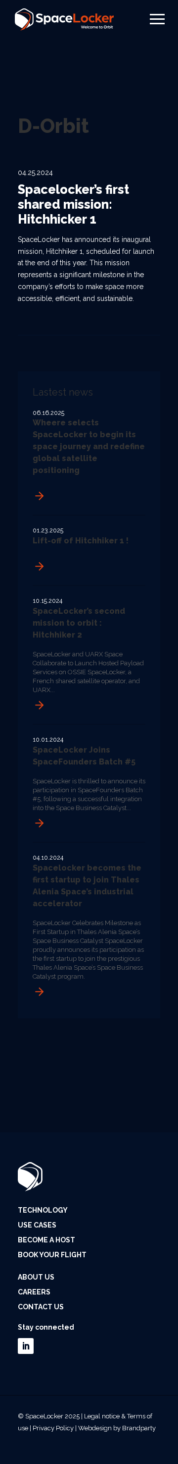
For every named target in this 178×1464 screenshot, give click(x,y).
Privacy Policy (53, 1428)
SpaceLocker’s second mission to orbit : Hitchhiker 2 (79, 623)
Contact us (41, 1307)
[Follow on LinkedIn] (26, 1346)
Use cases (37, 1225)
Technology (43, 1210)
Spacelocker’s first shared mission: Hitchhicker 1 (73, 204)
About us (36, 1277)
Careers (34, 1292)
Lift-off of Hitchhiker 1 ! (81, 540)
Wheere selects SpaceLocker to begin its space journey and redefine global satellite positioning (89, 446)
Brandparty (139, 1428)
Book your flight (52, 1255)
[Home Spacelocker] (64, 17)
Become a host (46, 1240)
